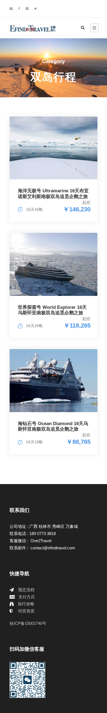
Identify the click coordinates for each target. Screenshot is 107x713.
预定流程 (26, 589)
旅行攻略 (26, 603)
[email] (11, 8)
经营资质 (26, 611)
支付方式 (26, 597)
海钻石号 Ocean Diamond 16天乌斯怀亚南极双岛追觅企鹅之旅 (53, 426)
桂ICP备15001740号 (28, 623)
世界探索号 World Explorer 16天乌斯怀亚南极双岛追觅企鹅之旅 (52, 310)
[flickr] (27, 8)
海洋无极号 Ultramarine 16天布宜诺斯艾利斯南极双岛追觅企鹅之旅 (53, 193)
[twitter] (35, 8)
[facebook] (19, 8)
